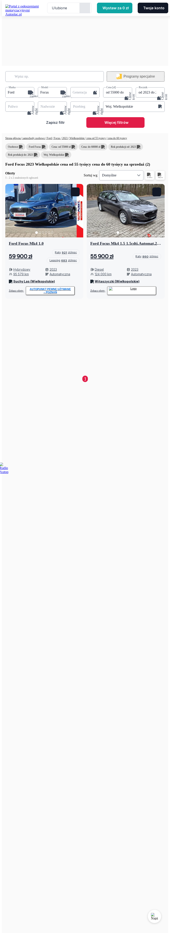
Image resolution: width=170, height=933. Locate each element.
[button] (19, 92)
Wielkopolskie (77, 138)
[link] (66, 252)
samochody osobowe (33, 138)
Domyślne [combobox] (109, 175)
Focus (57, 138)
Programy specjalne (139, 76)
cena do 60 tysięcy (117, 138)
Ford (49, 138)
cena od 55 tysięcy (96, 138)
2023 (65, 138)
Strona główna (13, 138)
